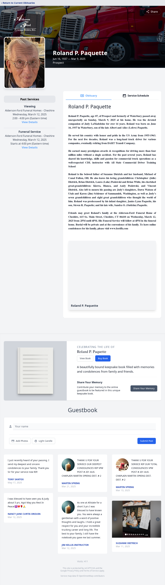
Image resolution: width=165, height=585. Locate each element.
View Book (85, 358)
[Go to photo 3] (129, 534)
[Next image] (158, 519)
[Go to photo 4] (131, 534)
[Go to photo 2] (127, 534)
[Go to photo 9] (141, 534)
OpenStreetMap (86, 576)
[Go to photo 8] (139, 534)
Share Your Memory (144, 388)
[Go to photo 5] (133, 534)
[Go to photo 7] (137, 534)
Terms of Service (91, 570)
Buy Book (103, 358)
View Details (30, 122)
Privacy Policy (73, 570)
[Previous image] (115, 519)
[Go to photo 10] (143, 534)
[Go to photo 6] (135, 534)
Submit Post (146, 440)
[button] (136, 519)
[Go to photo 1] (126, 534)
